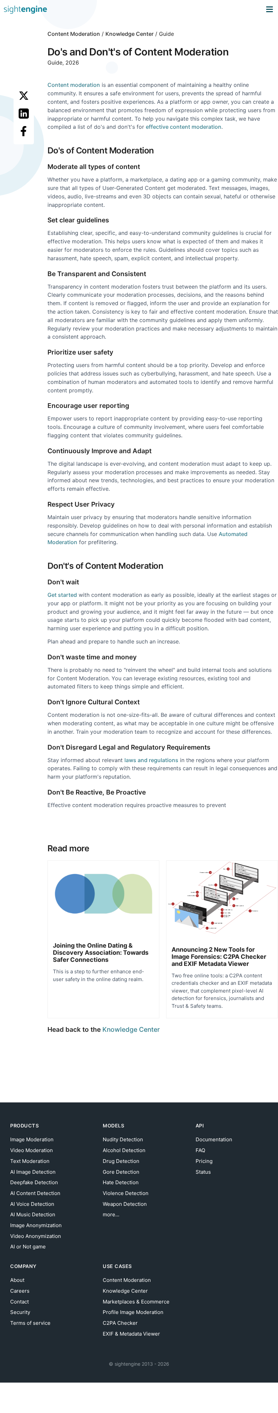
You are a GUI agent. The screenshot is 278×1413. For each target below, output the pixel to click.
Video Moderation (31, 1150)
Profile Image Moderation (133, 1312)
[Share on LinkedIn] (24, 113)
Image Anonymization (36, 1225)
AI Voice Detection (32, 1204)
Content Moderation (73, 33)
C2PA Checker (120, 1323)
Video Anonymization (35, 1236)
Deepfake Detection (34, 1182)
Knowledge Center (129, 33)
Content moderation (73, 84)
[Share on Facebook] (24, 131)
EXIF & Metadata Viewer (131, 1334)
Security (20, 1312)
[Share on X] (24, 96)
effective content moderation (183, 126)
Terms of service (30, 1323)
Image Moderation (32, 1139)
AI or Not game (28, 1246)
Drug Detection (121, 1161)
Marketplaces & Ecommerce (136, 1301)
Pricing (204, 1161)
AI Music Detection (32, 1214)
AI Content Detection (35, 1193)
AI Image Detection (33, 1172)
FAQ (200, 1150)
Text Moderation (29, 1161)
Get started (62, 594)
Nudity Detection (123, 1139)
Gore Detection (121, 1172)
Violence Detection (125, 1193)
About (17, 1280)
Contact (19, 1301)
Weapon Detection (125, 1204)
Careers (19, 1291)
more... (111, 1214)
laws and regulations (151, 760)
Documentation (214, 1139)
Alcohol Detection (124, 1150)
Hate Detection (121, 1182)
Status (203, 1172)
